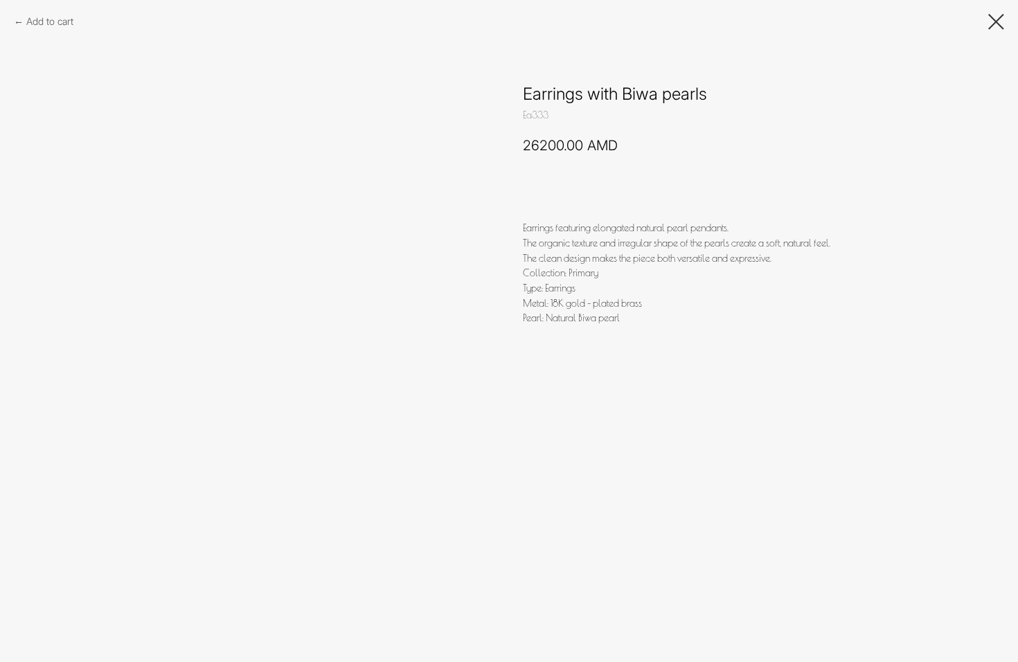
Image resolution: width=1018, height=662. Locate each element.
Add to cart (49, 21)
